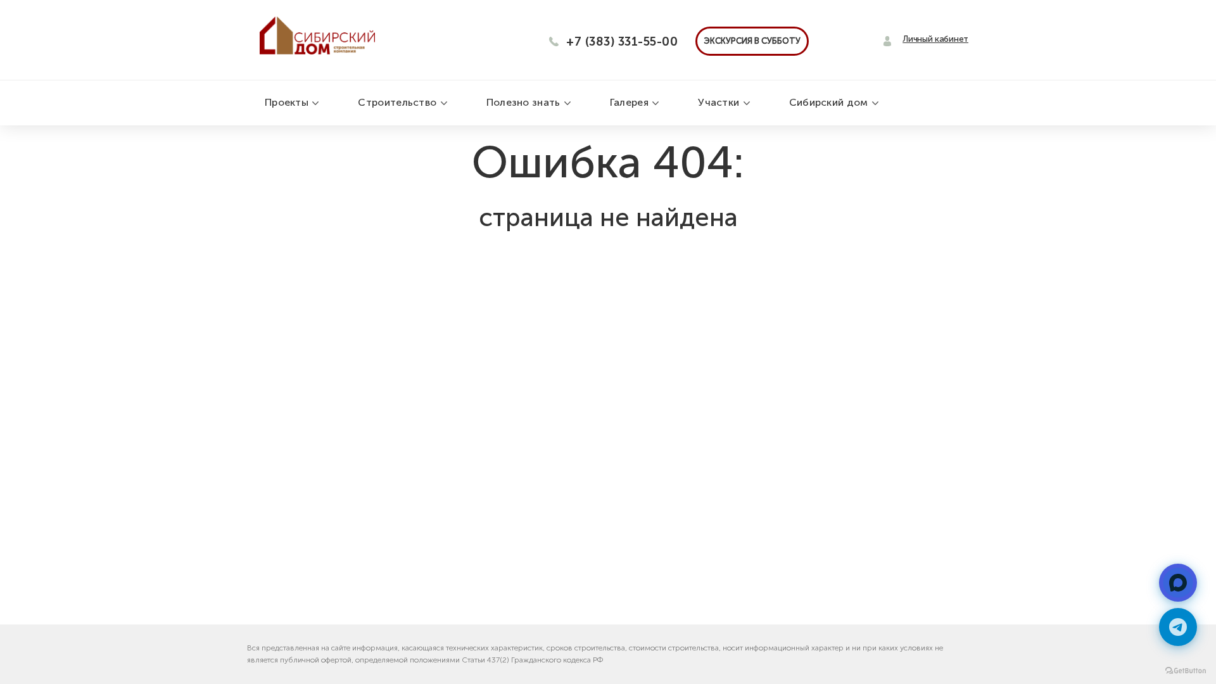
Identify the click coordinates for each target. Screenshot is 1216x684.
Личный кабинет (935, 39)
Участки (720, 102)
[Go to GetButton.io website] (1185, 671)
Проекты (288, 102)
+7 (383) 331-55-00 (622, 41)
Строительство (398, 102)
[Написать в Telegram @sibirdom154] (1178, 627)
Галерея (630, 102)
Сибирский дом (830, 102)
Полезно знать (524, 102)
